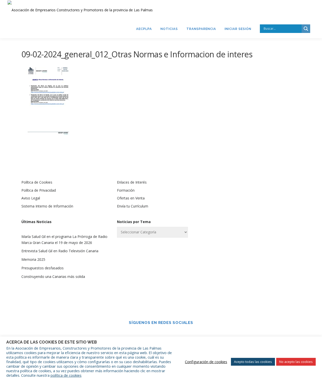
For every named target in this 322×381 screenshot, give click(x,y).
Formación (126, 190)
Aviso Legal (30, 198)
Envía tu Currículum (132, 206)
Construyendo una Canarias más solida (53, 276)
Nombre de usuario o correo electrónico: (248, 195)
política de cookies (66, 375)
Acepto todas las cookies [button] (253, 361)
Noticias (169, 29)
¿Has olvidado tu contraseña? (257, 281)
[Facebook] (154, 333)
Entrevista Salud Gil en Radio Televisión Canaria (59, 250)
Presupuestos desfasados (42, 268)
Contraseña (232, 222)
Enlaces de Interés (132, 182)
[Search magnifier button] (306, 28)
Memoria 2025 (33, 259)
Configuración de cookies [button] (206, 361)
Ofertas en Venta (131, 198)
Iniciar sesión (238, 29)
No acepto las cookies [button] (296, 361)
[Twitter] (168, 333)
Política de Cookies (36, 182)
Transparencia (201, 29)
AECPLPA (144, 29)
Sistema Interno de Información (47, 206)
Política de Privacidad (38, 190)
